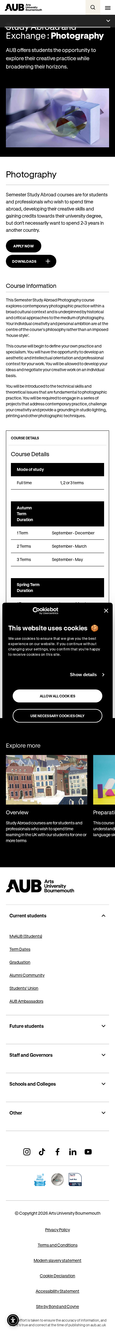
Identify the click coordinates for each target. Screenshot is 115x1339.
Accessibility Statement (57, 1291)
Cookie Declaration (57, 1275)
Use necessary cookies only (57, 716)
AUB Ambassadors (26, 1001)
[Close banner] (106, 611)
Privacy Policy (57, 1229)
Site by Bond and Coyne (57, 1306)
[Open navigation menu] (107, 7)
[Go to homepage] (57, 886)
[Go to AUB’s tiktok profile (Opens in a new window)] (42, 1151)
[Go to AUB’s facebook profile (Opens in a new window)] (57, 1151)
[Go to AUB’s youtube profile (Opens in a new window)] (88, 1151)
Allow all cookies (57, 696)
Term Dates (19, 949)
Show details (83, 674)
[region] (57, 476)
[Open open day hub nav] (57, 21)
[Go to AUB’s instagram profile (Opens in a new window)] (26, 1151)
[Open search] (93, 7)
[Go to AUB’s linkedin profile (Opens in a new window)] (72, 1151)
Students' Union (23, 988)
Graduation (19, 962)
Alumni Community (27, 975)
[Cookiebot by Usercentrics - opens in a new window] (32, 611)
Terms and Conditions (58, 1244)
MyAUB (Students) (25, 936)
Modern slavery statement (57, 1260)
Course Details (25, 438)
